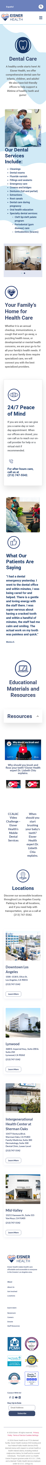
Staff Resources (13, 1326)
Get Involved (12, 1291)
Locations (11, 1296)
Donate (10, 1322)
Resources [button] (19, 716)
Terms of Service (19, 1435)
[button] (21, 273)
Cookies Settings (32, 1435)
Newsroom (11, 1313)
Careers (10, 1317)
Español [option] (10, 6)
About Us (10, 1287)
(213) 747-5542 (17, 475)
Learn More (13, 994)
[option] (10, 6)
